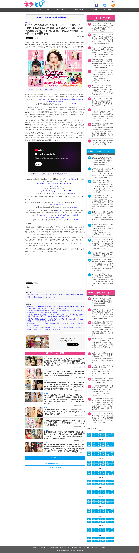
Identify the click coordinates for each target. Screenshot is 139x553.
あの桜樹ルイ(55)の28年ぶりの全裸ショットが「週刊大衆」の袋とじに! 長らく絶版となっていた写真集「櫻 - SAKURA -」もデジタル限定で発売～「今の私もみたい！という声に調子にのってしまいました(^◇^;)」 (102, 76)
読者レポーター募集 (55, 467)
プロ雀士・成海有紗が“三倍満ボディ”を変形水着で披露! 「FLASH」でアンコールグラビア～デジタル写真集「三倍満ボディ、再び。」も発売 (64, 412)
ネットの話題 (108, 9)
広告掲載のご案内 (65, 547)
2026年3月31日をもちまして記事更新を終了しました (55, 17)
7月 (89, 445)
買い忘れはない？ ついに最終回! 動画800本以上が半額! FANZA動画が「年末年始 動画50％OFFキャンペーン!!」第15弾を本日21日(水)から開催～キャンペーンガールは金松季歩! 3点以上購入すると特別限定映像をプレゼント (102, 265)
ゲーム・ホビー (61, 9)
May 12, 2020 (73, 104)
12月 (112, 445)
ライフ (48, 9)
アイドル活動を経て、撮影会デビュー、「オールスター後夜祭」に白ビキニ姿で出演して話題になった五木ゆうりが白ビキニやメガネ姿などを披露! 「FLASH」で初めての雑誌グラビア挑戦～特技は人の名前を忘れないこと (102, 404)
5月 (108, 443)
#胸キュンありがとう (57, 186)
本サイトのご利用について (41, 547)
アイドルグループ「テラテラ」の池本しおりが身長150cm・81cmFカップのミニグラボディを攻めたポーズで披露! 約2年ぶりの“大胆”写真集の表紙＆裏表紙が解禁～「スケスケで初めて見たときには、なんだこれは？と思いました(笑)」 (102, 114)
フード (29, 9)
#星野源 (74, 99)
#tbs (64, 99)
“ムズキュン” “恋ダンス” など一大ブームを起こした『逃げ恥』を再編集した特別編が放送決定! (55, 294)
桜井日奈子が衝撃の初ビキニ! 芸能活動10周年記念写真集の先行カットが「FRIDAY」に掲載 (102, 142)
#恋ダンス (80, 99)
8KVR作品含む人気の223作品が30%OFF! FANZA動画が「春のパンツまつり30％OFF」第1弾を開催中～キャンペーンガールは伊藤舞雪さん (64, 423)
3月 (98, 433)
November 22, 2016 (73, 220)
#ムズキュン (41, 99)
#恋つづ (48, 186)
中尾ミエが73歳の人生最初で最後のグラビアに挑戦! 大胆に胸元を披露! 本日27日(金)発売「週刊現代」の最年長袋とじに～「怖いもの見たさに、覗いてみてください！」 (102, 102)
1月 (89, 433)
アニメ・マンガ (79, 9)
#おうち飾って (60, 183)
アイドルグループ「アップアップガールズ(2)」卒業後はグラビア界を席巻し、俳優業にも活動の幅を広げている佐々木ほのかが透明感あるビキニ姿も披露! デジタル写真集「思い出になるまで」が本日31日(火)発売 (102, 279)
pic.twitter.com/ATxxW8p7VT (62, 191)
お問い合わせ (54, 547)
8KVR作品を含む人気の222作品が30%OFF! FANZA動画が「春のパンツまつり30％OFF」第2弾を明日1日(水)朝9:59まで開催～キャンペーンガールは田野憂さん (64, 373)
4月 (103, 443)
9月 (98, 445)
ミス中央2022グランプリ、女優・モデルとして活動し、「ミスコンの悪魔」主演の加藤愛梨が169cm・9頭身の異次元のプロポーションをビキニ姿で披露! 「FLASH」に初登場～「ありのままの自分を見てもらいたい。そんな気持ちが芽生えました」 (64, 399)
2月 (94, 433)
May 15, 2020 (73, 207)
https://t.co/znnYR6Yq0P (47, 191)
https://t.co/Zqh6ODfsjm (56, 204)
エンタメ (38, 9)
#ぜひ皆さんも (69, 183)
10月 (103, 445)
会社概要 (90, 547)
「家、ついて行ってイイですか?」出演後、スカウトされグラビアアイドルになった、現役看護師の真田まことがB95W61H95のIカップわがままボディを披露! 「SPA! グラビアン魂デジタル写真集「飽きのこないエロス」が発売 (102, 186)
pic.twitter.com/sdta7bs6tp (56, 217)
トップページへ (55, 457)
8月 (94, 445)
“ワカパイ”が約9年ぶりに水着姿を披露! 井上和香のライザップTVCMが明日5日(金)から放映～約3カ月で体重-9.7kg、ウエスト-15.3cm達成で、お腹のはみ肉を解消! (102, 63)
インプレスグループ (101, 547)
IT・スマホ (94, 9)
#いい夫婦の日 (74, 215)
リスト (35, 38)
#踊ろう (43, 183)
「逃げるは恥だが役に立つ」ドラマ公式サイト (40, 89)
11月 (107, 445)
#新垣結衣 (69, 99)
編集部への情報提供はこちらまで (55, 463)
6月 (112, 443)
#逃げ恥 (61, 99)
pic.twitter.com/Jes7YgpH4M (55, 101)
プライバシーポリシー (79, 547)
